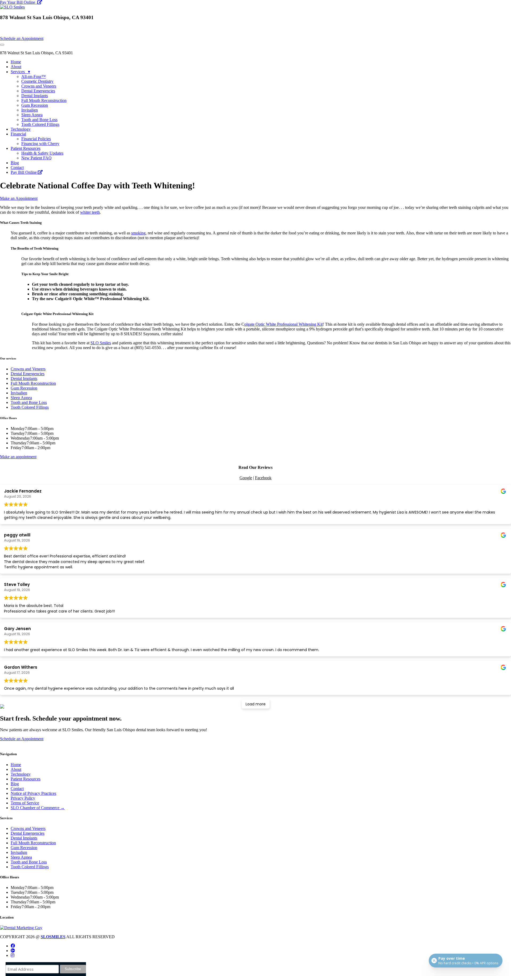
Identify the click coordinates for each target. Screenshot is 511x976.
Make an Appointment (19, 198)
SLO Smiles (100, 343)
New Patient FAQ (36, 158)
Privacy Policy (23, 798)
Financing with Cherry (40, 143)
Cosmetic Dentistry (37, 81)
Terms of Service (25, 803)
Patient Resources (25, 148)
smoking (138, 233)
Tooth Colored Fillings (40, 124)
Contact (17, 167)
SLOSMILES (53, 936)
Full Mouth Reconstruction (44, 100)
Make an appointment (18, 456)
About (16, 66)
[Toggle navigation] (2, 45)
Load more (256, 704)
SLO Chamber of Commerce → (38, 807)
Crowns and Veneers (38, 86)
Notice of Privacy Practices (33, 793)
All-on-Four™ (33, 76)
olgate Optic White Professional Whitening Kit (283, 324)
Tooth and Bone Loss (39, 119)
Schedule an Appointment (21, 38)
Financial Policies (36, 139)
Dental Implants (34, 95)
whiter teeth (90, 212)
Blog (15, 162)
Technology (21, 129)
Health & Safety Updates (42, 153)
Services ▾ (20, 71)
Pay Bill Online (24, 172)
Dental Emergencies (38, 91)
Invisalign (29, 110)
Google (246, 477)
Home (16, 62)
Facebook (263, 477)
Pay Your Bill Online (18, 2)
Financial (18, 134)
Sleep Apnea (32, 115)
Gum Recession (34, 105)
